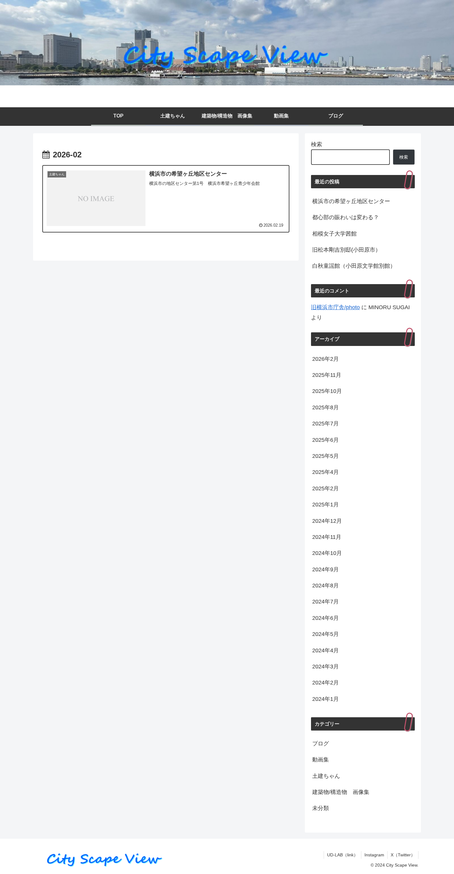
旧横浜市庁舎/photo (335, 307)
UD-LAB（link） (342, 854)
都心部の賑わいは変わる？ (345, 217)
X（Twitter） (403, 854)
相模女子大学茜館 (334, 234)
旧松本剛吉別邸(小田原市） (346, 250)
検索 (316, 144)
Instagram (374, 854)
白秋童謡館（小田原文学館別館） (354, 266)
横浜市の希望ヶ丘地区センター (351, 201)
